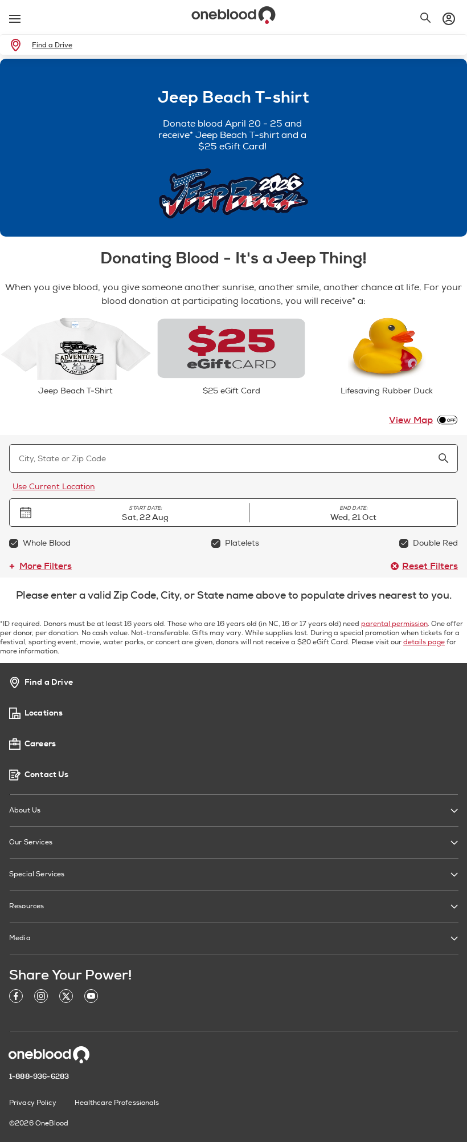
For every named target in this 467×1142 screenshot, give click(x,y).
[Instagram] (41, 998)
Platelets (242, 543)
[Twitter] (66, 998)
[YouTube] (91, 998)
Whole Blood (47, 543)
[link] (18, 45)
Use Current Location (54, 486)
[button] (145, 512)
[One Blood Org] (49, 1054)
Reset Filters (430, 566)
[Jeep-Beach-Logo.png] (234, 193)
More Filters (45, 566)
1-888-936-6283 (39, 1076)
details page (424, 642)
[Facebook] (16, 998)
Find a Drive (52, 45)
